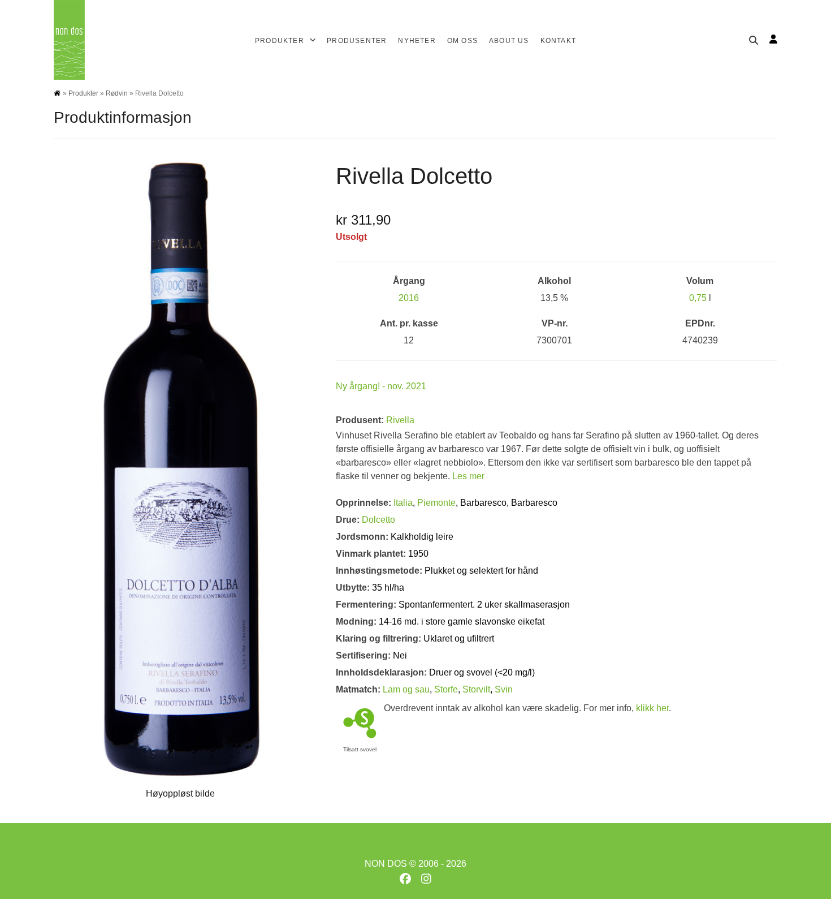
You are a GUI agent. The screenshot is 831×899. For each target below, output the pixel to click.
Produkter (83, 93)
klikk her (652, 708)
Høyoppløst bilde (180, 793)
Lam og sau (406, 689)
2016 (409, 298)
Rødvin (117, 93)
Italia (403, 502)
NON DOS (386, 863)
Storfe (446, 689)
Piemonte (436, 502)
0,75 (698, 298)
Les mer (468, 476)
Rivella (400, 420)
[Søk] (753, 40)
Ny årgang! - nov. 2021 (381, 386)
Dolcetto (378, 519)
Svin (504, 689)
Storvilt (476, 689)
